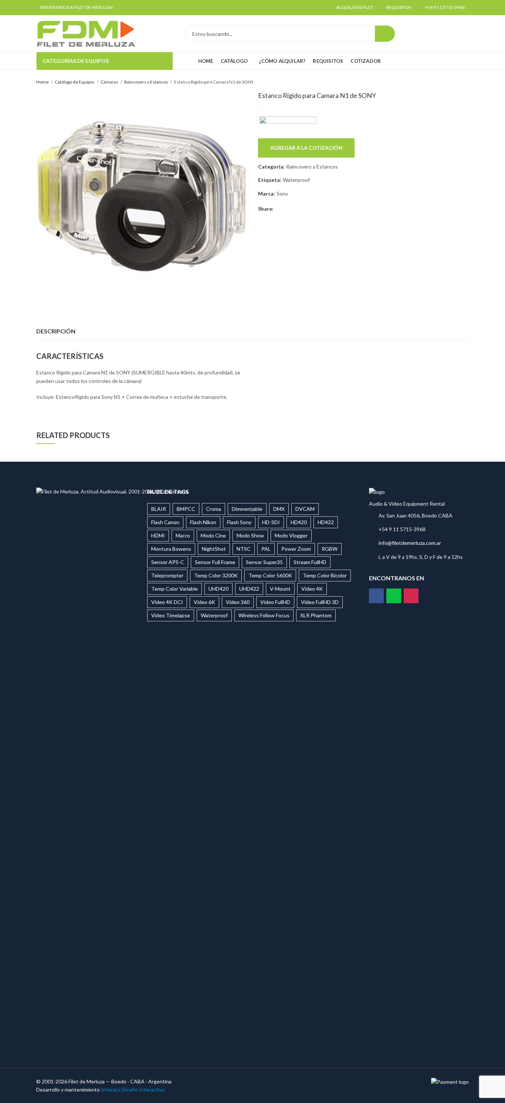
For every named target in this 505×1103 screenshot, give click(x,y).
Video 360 (238, 602)
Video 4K (312, 589)
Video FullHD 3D (320, 602)
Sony (282, 193)
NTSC (244, 549)
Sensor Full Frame (215, 562)
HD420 (299, 522)
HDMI (158, 535)
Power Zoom (296, 549)
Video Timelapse (170, 615)
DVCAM (305, 509)
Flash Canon (165, 522)
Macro (183, 535)
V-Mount (280, 589)
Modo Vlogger (291, 535)
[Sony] (287, 120)
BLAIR (158, 509)
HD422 (326, 522)
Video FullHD (275, 602)
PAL (266, 549)
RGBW (330, 549)
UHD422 (249, 589)
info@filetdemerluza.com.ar (410, 543)
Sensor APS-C (167, 562)
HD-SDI (271, 522)
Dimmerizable (247, 509)
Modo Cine (213, 535)
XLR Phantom (316, 615)
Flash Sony (239, 522)
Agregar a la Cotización (306, 148)
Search (385, 34)
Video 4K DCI (167, 602)
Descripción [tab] (55, 331)
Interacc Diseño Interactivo (133, 1089)
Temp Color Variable (174, 589)
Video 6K (204, 602)
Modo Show (250, 535)
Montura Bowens (171, 549)
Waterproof (296, 180)
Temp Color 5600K (270, 575)
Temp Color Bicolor (325, 575)
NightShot (214, 549)
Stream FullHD (310, 562)
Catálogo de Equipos (75, 82)
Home (42, 82)
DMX (279, 509)
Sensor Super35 (264, 562)
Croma (213, 509)
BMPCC (186, 509)
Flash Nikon (203, 522)
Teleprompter (167, 575)
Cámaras (109, 82)
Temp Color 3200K (216, 575)
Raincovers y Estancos (146, 82)
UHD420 (218, 589)
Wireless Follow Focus (263, 615)
